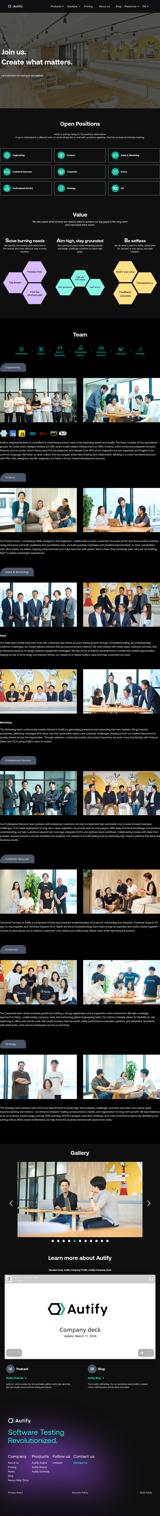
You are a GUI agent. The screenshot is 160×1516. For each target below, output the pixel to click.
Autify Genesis (40, 1471)
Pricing (88, 6)
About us (104, 6)
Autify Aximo (39, 1462)
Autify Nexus (39, 1467)
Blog (118, 6)
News (11, 1471)
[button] (59, 6)
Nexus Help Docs (18, 1480)
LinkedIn (58, 1462)
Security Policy (80, 1492)
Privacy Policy (15, 1492)
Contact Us (80, 1462)
